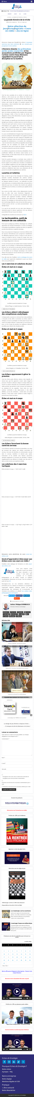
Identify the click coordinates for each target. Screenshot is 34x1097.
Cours (24, 14)
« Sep (3, 965)
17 (4, 957)
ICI (10, 581)
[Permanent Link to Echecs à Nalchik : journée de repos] (17, 632)
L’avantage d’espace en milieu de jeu (21, 923)
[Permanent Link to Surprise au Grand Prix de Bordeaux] (17, 681)
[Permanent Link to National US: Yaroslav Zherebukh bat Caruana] (17, 656)
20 (17, 957)
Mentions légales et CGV (11, 1081)
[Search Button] (31, 1)
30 (29, 960)
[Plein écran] (30, 998)
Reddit (17, 598)
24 (4, 960)
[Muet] (27, 998)
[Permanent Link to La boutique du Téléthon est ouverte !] (17, 706)
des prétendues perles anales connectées (16, 50)
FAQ (11, 1072)
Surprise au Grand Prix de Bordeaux (17, 694)
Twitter (12, 595)
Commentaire (5, 739)
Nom (3, 757)
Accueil (9, 17)
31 (4, 963)
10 (4, 954)
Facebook (19, 595)
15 (25, 954)
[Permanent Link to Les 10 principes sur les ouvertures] (6, 914)
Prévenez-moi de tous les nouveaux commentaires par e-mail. (16, 783)
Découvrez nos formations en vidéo (17, 810)
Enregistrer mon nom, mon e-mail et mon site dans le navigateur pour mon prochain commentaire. (16, 777)
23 (29, 957)
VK (27, 614)
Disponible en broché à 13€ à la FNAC (12, 905)
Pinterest (14, 614)
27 (17, 960)
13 (17, 954)
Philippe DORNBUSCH (12, 22)
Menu (5, 1)
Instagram (6, 614)
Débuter (9, 14)
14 (21, 954)
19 (12, 957)
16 (29, 954)
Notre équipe (7, 1079)
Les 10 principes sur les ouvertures (21, 911)
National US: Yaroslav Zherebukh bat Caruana (17, 668)
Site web (4, 769)
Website (6, 612)
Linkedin (27, 595)
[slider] (15, 998)
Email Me (19, 616)
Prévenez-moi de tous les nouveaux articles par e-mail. (17, 786)
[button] (17, 991)
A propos (5, 1072)
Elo (20, 14)
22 (25, 957)
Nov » (6, 965)
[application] (17, 991)
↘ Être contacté (8, 1088)
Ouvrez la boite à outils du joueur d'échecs (17, 1029)
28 (21, 960)
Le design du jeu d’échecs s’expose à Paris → (17, 723)
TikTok (6, 616)
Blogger (12, 616)
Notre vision (6, 1069)
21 (21, 957)
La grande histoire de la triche (17, 19)
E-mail (4, 763)
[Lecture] (4, 998)
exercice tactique (19, 601)
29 (25, 960)
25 (8, 960)
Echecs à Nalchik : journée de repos (17, 643)
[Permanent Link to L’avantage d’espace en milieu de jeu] (6, 926)
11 (8, 954)
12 (12, 954)
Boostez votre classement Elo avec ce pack (17, 978)
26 (12, 960)
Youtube (28, 612)
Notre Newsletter (8, 1090)
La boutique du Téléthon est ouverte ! (17, 717)
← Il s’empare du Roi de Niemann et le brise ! (17, 726)
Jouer (15, 14)
